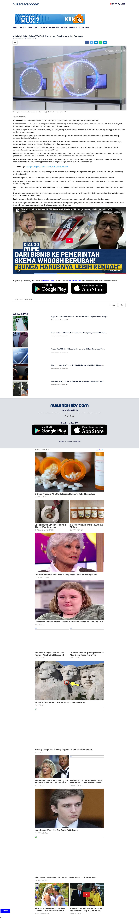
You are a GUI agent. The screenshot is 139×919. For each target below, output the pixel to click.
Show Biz (64, 27)
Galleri (81, 27)
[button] (87, 42)
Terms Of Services (59, 412)
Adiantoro (22, 117)
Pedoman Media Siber (80, 412)
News (15, 27)
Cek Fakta (73, 27)
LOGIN (123, 4)
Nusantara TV (28, 299)
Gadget (21, 299)
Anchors (98, 412)
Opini (87, 27)
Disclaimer (69, 412)
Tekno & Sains (54, 27)
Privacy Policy (49, 412)
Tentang (41, 412)
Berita (16, 299)
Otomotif (44, 27)
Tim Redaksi (91, 412)
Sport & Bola (33, 27)
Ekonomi (23, 27)
